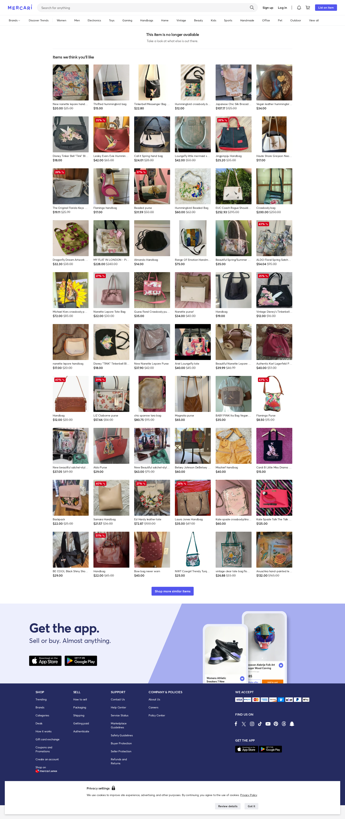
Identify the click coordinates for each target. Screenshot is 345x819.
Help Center (118, 707)
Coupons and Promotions (44, 749)
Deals (39, 723)
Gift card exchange (47, 739)
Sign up (268, 7)
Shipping (78, 715)
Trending (41, 699)
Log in (282, 7)
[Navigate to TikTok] (260, 724)
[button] (299, 8)
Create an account (47, 759)
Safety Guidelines (122, 735)
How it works (44, 731)
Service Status (119, 715)
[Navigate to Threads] (284, 724)
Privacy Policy (248, 795)
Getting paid (81, 723)
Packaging (79, 707)
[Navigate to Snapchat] (292, 724)
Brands (40, 707)
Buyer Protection (121, 743)
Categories (42, 715)
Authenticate (81, 731)
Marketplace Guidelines (118, 725)
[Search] (252, 8)
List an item (326, 7)
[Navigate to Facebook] (236, 724)
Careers (153, 707)
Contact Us (118, 699)
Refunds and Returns (119, 761)
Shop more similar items (172, 591)
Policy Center (157, 715)
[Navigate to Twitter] (244, 724)
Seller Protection (121, 751)
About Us (154, 699)
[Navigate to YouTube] (268, 724)
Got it (251, 806)
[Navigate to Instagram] (252, 724)
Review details (227, 806)
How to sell (80, 699)
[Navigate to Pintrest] (276, 724)
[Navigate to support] (239, 699)
